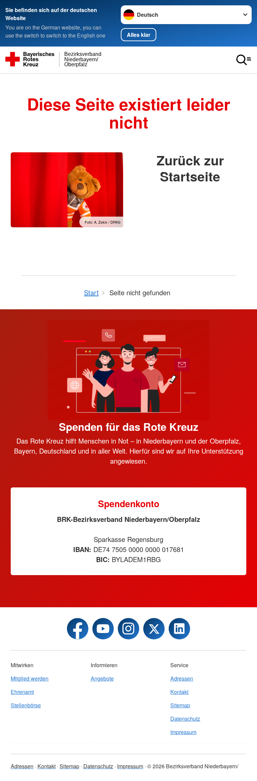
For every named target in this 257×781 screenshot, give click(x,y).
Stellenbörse (26, 705)
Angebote (102, 678)
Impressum (183, 732)
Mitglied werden (30, 678)
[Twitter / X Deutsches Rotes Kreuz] (154, 628)
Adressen (181, 678)
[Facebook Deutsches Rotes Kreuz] (77, 628)
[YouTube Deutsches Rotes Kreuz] (103, 628)
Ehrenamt (22, 692)
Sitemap (180, 705)
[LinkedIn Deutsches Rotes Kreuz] (179, 628)
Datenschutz (185, 718)
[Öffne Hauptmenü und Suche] (244, 60)
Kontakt (179, 692)
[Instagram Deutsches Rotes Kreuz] (128, 628)
